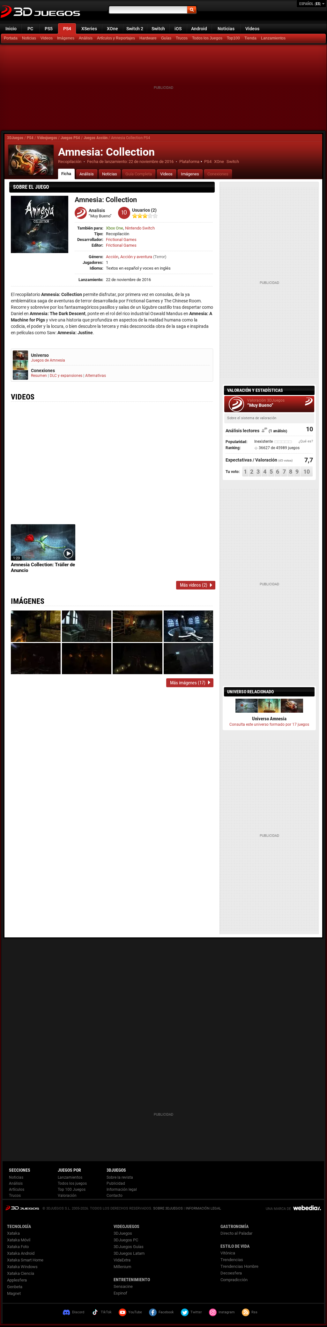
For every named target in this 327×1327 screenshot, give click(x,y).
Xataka (13, 1233)
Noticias (226, 28)
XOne (112, 28)
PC (30, 28)
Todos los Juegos (207, 38)
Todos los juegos (72, 1183)
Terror (159, 256)
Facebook (166, 1312)
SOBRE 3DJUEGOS (168, 1208)
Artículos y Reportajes (116, 38)
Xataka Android (20, 1253)
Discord (78, 1312)
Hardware (148, 38)
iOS (178, 28)
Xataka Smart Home (25, 1260)
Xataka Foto (18, 1246)
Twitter (196, 1312)
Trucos (182, 38)
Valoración (67, 1195)
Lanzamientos (273, 38)
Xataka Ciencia (20, 1273)
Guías (166, 38)
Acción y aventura (136, 256)
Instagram (227, 1312)
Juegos (22, 1208)
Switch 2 (134, 28)
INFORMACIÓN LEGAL (203, 1208)
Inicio (11, 28)
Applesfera (17, 1280)
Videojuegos (47, 137)
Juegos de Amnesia (48, 360)
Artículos (16, 1189)
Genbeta (14, 1286)
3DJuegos (15, 137)
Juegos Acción (96, 137)
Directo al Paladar (236, 1233)
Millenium (122, 1266)
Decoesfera (231, 1273)
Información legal (122, 1189)
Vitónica (227, 1253)
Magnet (14, 1293)
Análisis (86, 38)
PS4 (67, 28)
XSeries (89, 28)
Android (199, 28)
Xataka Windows (22, 1266)
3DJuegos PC (126, 1240)
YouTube (135, 1312)
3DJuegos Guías (129, 1246)
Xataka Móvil (18, 1240)
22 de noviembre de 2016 (151, 161)
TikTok (106, 1312)
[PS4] (251, 38)
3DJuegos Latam (129, 1253)
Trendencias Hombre (239, 1266)
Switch (158, 28)
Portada (11, 38)
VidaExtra (122, 1260)
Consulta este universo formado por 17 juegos (269, 724)
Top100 (233, 38)
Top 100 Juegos (71, 1189)
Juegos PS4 (70, 137)
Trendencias (231, 1259)
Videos (252, 28)
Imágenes (65, 38)
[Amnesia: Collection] (31, 160)
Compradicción (234, 1279)
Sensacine (123, 1286)
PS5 (49, 28)
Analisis (97, 210)
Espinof (120, 1293)
